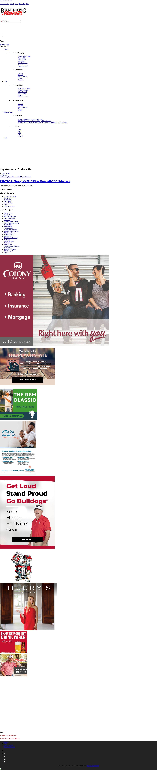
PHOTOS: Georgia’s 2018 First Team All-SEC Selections (35, 181)
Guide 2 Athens (8, 745)
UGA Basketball (8, 228)
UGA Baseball (22, 92)
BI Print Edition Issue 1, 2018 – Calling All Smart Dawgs (34, 121)
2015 (19, 134)
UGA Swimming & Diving (11, 246)
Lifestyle (6, 49)
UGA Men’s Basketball (10, 229)
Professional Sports (9, 218)
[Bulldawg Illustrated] (13, 16)
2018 (19, 129)
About (5, 138)
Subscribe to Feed (23, 66)
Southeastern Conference (11, 221)
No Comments (26, 177)
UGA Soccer (7, 243)
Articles (20, 73)
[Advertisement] (78, 153)
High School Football (10, 216)
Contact (6, 742)
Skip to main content (6, 1)
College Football (23, 90)
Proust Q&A (21, 61)
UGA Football (22, 93)
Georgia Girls (22, 58)
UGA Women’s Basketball (11, 231)
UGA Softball (8, 244)
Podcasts (20, 75)
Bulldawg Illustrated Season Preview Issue (30, 119)
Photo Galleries (22, 76)
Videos (20, 78)
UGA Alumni (22, 59)
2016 (19, 133)
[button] (4, 46)
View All (20, 64)
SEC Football (7, 215)
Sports (5, 81)
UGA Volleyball (8, 251)
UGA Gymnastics (9, 241)
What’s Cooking (23, 63)
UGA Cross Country (10, 233)
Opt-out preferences (9, 747)
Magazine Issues (8, 112)
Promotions (7, 220)
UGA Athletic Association (11, 223)
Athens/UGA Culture (24, 56)
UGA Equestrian (8, 234)
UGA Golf (7, 239)
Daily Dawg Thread (24, 88)
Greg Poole (3, 175)
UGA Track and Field (10, 249)
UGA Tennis (7, 247)
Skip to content (4, 44)
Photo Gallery (4, 177)
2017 (19, 131)
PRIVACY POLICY (93, 766)
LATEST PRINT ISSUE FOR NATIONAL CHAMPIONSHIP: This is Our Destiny (42, 122)
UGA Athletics (8, 225)
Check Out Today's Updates (14, 4)
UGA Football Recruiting (11, 238)
